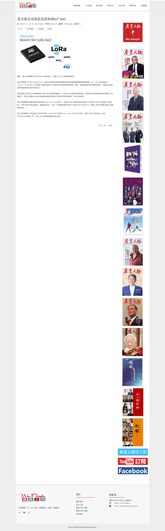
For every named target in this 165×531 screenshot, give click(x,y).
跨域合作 (110, 6)
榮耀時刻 (132, 6)
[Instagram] (29, 513)
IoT (21, 29)
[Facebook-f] (20, 513)
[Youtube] (24, 513)
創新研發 (99, 6)
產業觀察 (77, 6)
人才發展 (88, 6)
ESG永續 (121, 6)
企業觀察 (30, 29)
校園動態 (144, 6)
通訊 (50, 29)
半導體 (41, 29)
